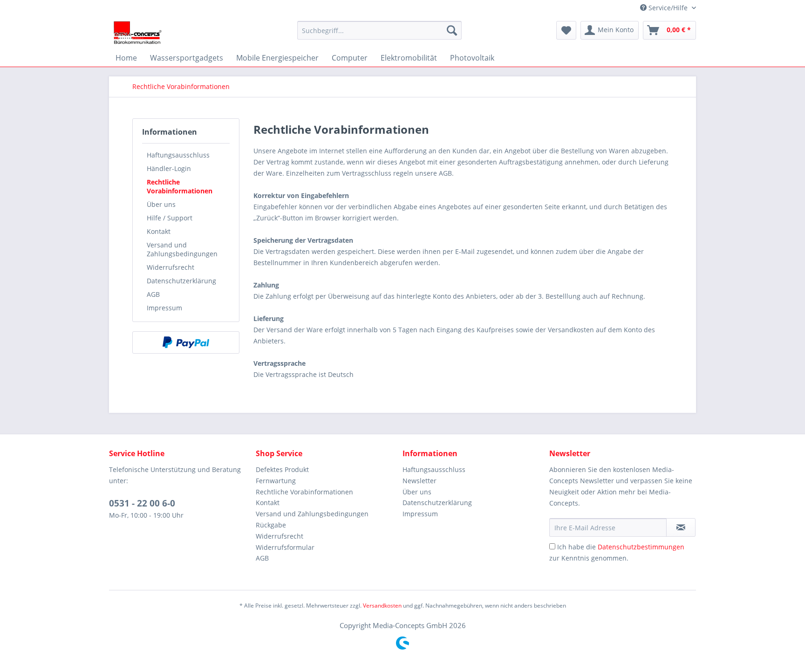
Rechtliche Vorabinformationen (179, 186)
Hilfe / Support (169, 217)
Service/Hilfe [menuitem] (668, 7)
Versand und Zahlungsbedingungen (182, 249)
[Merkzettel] (566, 30)
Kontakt (159, 231)
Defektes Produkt (282, 469)
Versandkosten (382, 605)
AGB (153, 294)
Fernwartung (276, 480)
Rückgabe (271, 524)
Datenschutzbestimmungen (641, 546)
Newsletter (419, 480)
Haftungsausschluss (178, 155)
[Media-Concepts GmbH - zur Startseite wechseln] (138, 32)
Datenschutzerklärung (181, 280)
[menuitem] (379, 30)
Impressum (164, 307)
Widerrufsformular (285, 547)
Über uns (161, 204)
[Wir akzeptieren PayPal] (185, 342)
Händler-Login (169, 168)
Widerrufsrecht (170, 267)
